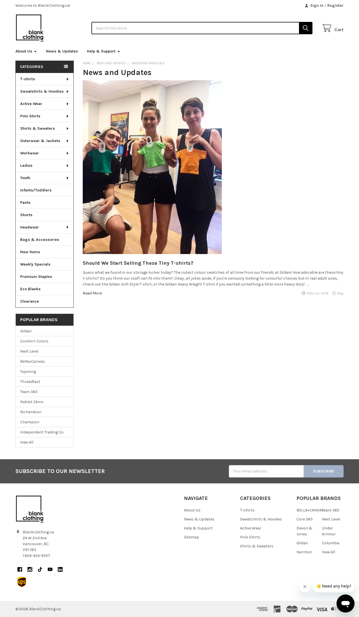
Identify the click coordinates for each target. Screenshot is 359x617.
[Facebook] (19, 569)
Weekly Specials (35, 264)
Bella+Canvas (32, 361)
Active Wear (31, 103)
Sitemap (191, 537)
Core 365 (304, 519)
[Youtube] (50, 569)
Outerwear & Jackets (40, 140)
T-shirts (27, 79)
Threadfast (30, 381)
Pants (25, 202)
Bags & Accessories (39, 239)
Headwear (29, 227)
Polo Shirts (30, 116)
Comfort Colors (34, 341)
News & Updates (62, 51)
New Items (30, 252)
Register (335, 5)
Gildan (26, 331)
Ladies (26, 165)
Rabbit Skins (31, 401)
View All (26, 442)
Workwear (29, 153)
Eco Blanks (30, 289)
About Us (23, 51)
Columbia (330, 543)
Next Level (29, 351)
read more (92, 293)
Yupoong (28, 371)
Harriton (304, 552)
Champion (29, 422)
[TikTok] (40, 569)
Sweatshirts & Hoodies (42, 91)
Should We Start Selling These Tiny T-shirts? (138, 263)
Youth (25, 177)
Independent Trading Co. (42, 432)
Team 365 (29, 391)
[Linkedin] (60, 569)
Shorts (26, 214)
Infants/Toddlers (36, 190)
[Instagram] (30, 569)
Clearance (29, 301)
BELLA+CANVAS (310, 510)
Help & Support (101, 51)
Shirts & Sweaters (37, 128)
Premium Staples (36, 276)
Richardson (31, 412)
